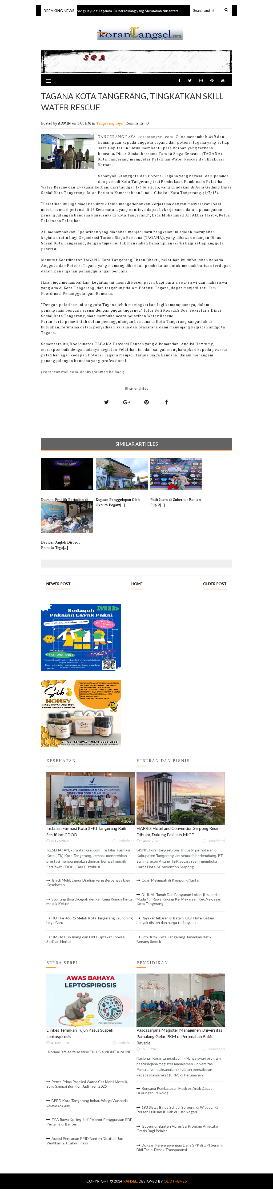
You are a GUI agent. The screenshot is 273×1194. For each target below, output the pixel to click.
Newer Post (58, 583)
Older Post (215, 583)
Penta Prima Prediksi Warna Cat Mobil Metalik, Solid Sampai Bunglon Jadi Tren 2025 (87, 1083)
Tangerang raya (110, 123)
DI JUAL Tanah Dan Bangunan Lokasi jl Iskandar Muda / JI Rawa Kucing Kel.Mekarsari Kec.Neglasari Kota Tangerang (178, 899)
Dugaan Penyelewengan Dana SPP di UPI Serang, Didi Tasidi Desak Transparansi (179, 1147)
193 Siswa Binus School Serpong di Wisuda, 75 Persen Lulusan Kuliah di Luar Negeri (177, 1109)
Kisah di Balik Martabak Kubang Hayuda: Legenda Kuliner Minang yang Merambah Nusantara (96, 11)
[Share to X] (107, 402)
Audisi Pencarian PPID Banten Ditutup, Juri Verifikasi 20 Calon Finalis (84, 1140)
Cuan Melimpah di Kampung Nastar (171, 880)
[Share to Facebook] (167, 402)
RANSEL (139, 27)
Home (137, 583)
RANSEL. (131, 1181)
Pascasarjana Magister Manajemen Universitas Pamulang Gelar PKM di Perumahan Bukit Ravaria (179, 1036)
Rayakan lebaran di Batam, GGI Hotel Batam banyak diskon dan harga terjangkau (175, 920)
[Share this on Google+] (127, 402)
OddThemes (175, 1181)
